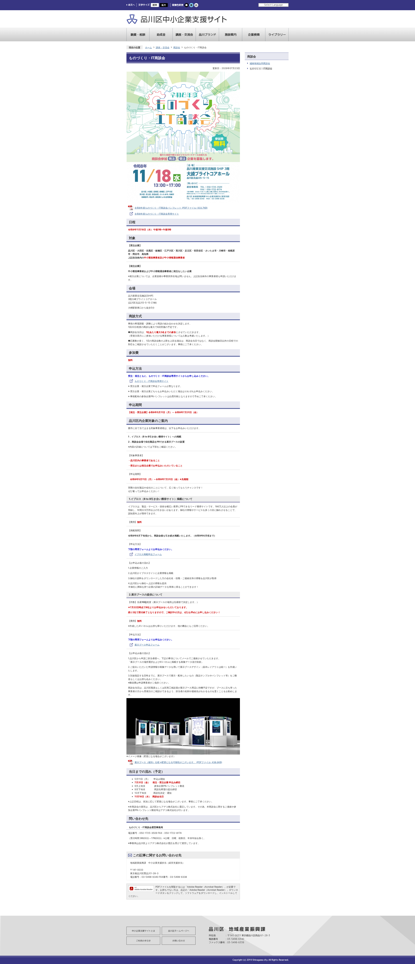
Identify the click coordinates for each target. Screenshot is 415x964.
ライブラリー (277, 35)
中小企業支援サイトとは (143, 930)
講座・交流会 (184, 35)
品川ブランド (207, 35)
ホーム (148, 47)
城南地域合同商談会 (260, 63)
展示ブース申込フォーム (147, 644)
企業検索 (254, 35)
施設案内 (231, 35)
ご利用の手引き (143, 940)
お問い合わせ (178, 940)
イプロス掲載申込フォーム (148, 554)
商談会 (176, 47)
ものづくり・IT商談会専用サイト (151, 381)
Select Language (273, 4)
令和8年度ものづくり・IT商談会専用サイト (157, 213)
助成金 (161, 35)
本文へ (131, 4)
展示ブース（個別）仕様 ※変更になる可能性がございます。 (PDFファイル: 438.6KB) (178, 762)
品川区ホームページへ (178, 930)
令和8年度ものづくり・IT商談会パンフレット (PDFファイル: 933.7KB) (171, 207)
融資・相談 (138, 35)
